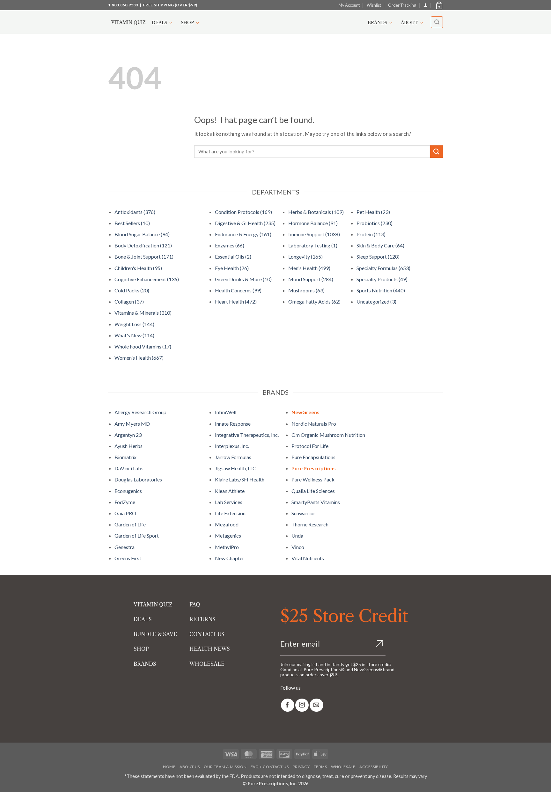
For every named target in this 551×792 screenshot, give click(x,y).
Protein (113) (371, 234)
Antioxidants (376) (134, 212)
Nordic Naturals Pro (313, 424)
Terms (320, 766)
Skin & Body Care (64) (380, 245)
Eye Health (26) (232, 268)
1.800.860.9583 (123, 5)
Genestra (124, 547)
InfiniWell (225, 412)
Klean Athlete (230, 491)
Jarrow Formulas (233, 457)
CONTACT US (206, 634)
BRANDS (145, 664)
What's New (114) (134, 335)
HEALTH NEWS (209, 649)
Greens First (127, 558)
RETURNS (202, 619)
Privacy (301, 766)
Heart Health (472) (236, 301)
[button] (439, 5)
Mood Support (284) (310, 279)
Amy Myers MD (132, 424)
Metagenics (228, 535)
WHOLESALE (206, 664)
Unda (297, 535)
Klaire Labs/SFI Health (239, 479)
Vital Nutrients (307, 558)
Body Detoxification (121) (143, 245)
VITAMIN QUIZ (153, 604)
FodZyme (124, 502)
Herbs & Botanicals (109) (316, 212)
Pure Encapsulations (313, 457)
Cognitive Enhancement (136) (146, 279)
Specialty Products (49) (382, 279)
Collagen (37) (129, 301)
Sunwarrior (303, 513)
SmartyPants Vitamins (315, 502)
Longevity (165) (305, 256)
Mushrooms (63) (306, 290)
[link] (287, 705)
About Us (190, 766)
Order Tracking (402, 5)
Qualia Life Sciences (313, 491)
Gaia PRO (125, 513)
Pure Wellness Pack (312, 479)
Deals (159, 23)
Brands (377, 23)
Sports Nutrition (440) (380, 290)
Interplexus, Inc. (232, 446)
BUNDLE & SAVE (155, 634)
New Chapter (229, 558)
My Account (349, 5)
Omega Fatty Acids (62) (314, 301)
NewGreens (305, 412)
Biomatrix (125, 457)
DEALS (143, 619)
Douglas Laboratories (138, 479)
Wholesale (343, 766)
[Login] (425, 5)
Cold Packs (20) (131, 290)
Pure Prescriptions (313, 468)
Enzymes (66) (229, 245)
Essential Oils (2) (233, 256)
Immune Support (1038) (314, 234)
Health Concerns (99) (238, 290)
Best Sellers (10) (132, 223)
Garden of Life (130, 524)
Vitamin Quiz (128, 22)
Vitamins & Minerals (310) (143, 313)
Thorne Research (309, 524)
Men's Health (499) (309, 268)
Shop (187, 23)
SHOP (141, 649)
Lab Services (228, 502)
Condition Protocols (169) (243, 212)
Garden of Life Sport (136, 535)
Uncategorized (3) (376, 301)
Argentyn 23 (128, 435)
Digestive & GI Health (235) (245, 223)
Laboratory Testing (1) (312, 245)
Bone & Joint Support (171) (143, 256)
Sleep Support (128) (378, 256)
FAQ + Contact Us (270, 766)
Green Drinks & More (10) (243, 279)
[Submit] (436, 151)
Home (169, 766)
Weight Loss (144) (134, 324)
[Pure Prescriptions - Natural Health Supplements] (275, 22)
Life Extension (230, 513)
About (409, 23)
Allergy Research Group (140, 412)
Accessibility (373, 766)
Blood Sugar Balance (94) (142, 234)
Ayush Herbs (128, 446)
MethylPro (227, 547)
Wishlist (374, 5)
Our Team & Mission (225, 766)
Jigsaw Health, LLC (235, 468)
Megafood (227, 524)
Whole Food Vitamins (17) (142, 346)
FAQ (194, 604)
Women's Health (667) (139, 358)
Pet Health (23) (373, 212)
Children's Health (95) (138, 268)
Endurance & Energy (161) (243, 234)
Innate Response (233, 424)
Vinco (297, 547)
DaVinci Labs (128, 468)
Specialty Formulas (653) (383, 268)
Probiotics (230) (374, 223)
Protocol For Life (309, 446)
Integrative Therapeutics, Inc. (247, 435)
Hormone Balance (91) (313, 223)
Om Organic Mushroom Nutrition (328, 435)
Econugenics (128, 491)
